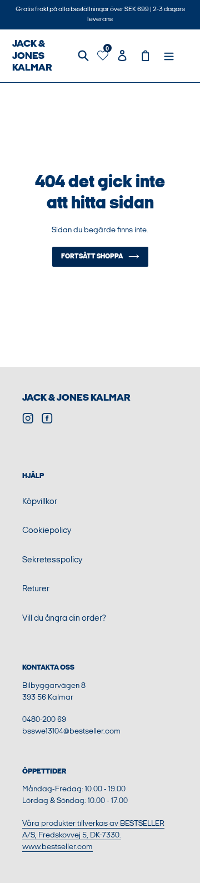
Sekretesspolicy (52, 560)
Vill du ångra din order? (64, 618)
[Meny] (169, 56)
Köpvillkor (39, 501)
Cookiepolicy (46, 530)
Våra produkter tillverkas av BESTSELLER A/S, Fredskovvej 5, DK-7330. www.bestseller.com (93, 835)
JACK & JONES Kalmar (32, 55)
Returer (35, 588)
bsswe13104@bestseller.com (71, 731)
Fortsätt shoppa (92, 256)
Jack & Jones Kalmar (76, 397)
